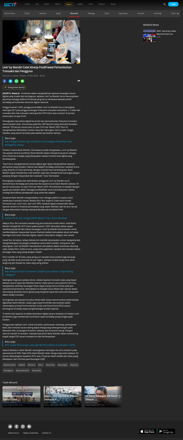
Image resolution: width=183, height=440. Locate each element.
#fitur (40, 365)
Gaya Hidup (123, 13)
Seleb (106, 13)
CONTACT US (46, 433)
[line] (22, 81)
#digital (21, 365)
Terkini (27, 13)
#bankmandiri (9, 365)
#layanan (74, 365)
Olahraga (91, 13)
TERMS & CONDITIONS (30, 433)
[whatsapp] (16, 81)
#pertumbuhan (22, 370)
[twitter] (10, 81)
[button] (119, 396)
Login (173, 4)
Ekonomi (74, 13)
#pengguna (8, 370)
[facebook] (4, 81)
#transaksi (36, 370)
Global (58, 13)
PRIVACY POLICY (13, 433)
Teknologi (157, 13)
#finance (31, 365)
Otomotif (140, 13)
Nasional (42, 13)
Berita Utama (9, 13)
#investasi (50, 365)
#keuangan (62, 365)
